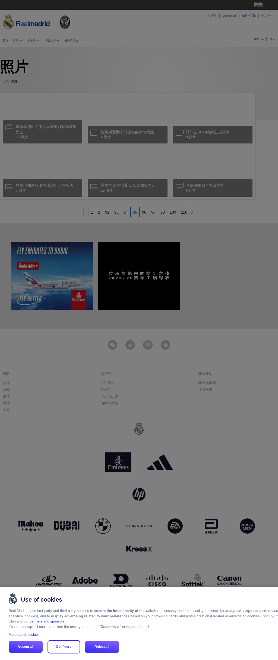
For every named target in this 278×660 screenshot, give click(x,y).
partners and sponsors (47, 621)
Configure (63, 647)
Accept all (25, 647)
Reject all (101, 647)
